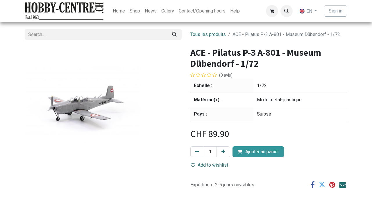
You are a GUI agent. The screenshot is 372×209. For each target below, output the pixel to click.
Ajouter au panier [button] (261, 151)
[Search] (174, 34)
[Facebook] (313, 184)
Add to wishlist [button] (213, 165)
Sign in (335, 11)
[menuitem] (118, 11)
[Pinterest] (332, 184)
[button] (286, 11)
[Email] (342, 184)
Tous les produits (208, 34)
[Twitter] (322, 184)
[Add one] (223, 151)
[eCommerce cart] (272, 11)
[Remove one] (197, 151)
